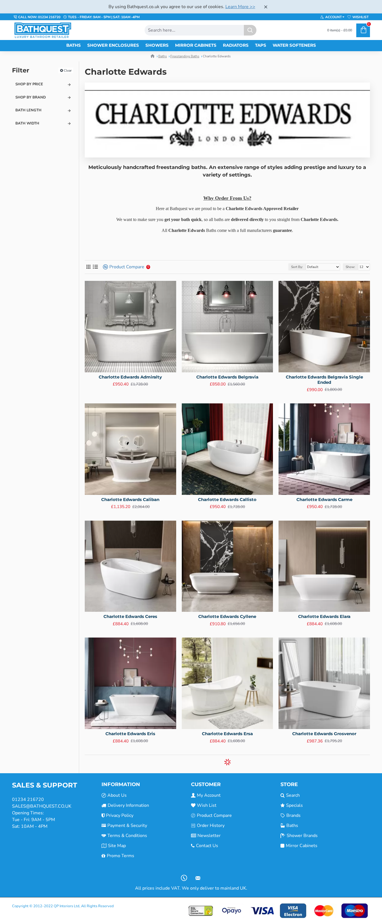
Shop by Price (29, 84)
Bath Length (28, 110)
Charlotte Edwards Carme (324, 499)
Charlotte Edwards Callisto (227, 499)
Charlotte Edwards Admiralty (130, 377)
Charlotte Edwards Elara (324, 616)
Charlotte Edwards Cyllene (227, 616)
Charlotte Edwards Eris (130, 733)
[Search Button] (250, 30)
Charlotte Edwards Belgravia (227, 377)
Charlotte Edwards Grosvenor (324, 733)
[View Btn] (88, 267)
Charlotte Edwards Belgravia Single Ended (324, 379)
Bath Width (27, 123)
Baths (162, 56)
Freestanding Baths (184, 56)
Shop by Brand (30, 97)
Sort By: (297, 267)
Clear (68, 70)
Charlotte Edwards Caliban (130, 499)
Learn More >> (240, 7)
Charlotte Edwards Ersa (227, 733)
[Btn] (266, 6)
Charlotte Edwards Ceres (130, 616)
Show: (350, 267)
